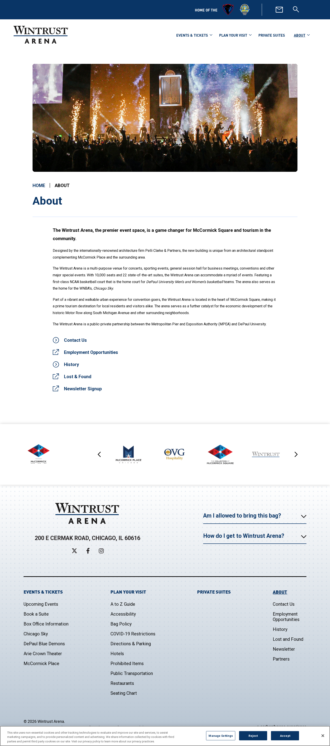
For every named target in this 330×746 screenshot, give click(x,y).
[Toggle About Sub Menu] (308, 34)
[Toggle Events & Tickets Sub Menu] (211, 34)
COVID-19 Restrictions (132, 634)
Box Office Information (46, 624)
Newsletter (284, 649)
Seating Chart (123, 693)
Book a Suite (36, 614)
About (299, 35)
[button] (43, 118)
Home (39, 185)
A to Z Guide (122, 604)
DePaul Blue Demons (44, 643)
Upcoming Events (41, 604)
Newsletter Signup (83, 388)
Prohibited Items (127, 663)
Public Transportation (131, 673)
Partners (281, 659)
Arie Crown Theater (43, 653)
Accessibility (123, 614)
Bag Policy (121, 624)
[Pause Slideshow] (291, 70)
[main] (165, 244)
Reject (253, 735)
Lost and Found (288, 639)
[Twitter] (74, 551)
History (71, 364)
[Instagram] (101, 551)
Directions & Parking (130, 643)
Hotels (117, 653)
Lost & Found (77, 376)
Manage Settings (221, 735)
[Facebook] (88, 551)
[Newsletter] (279, 10)
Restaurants (122, 683)
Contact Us (75, 340)
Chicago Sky (36, 634)
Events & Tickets (192, 35)
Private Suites (271, 35)
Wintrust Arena (40, 35)
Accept (285, 735)
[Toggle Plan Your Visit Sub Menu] (250, 34)
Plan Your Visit (233, 35)
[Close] (323, 736)
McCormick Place (41, 663)
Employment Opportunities (91, 352)
